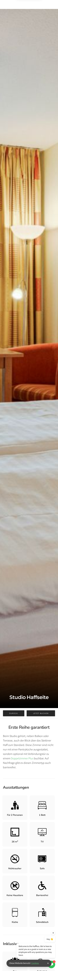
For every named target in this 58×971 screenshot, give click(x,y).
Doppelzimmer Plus (22, 758)
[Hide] (53, 933)
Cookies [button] (35, 963)
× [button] (48, 963)
